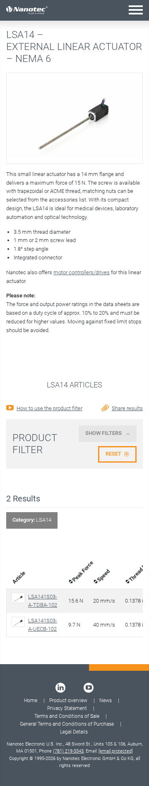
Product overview (68, 700)
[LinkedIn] (60, 688)
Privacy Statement (67, 708)
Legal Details (74, 732)
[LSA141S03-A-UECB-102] (20, 622)
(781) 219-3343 (68, 751)
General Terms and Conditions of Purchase (67, 724)
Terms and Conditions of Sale (66, 716)
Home (30, 700)
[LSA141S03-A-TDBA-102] (20, 598)
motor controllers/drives (81, 272)
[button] (136, 9)
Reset (113, 454)
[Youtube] (89, 688)
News (105, 700)
